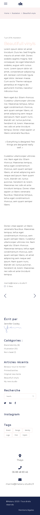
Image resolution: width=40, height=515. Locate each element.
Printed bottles (11, 370)
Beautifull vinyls (11, 378)
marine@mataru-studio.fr (15, 283)
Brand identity (10, 345)
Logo (8, 435)
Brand (8, 430)
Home (6, 13)
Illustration (16, 13)
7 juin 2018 (8, 38)
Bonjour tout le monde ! (15, 367)
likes (10, 286)
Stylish (25, 435)
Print (16, 435)
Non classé (9, 352)
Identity (27, 430)
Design (17, 430)
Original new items (12, 374)
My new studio (10, 381)
